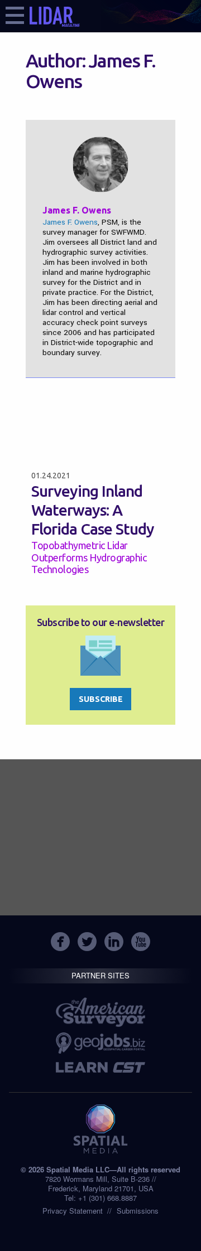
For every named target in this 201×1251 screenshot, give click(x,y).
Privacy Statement (72, 1210)
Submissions (138, 1210)
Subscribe (101, 699)
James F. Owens (70, 222)
